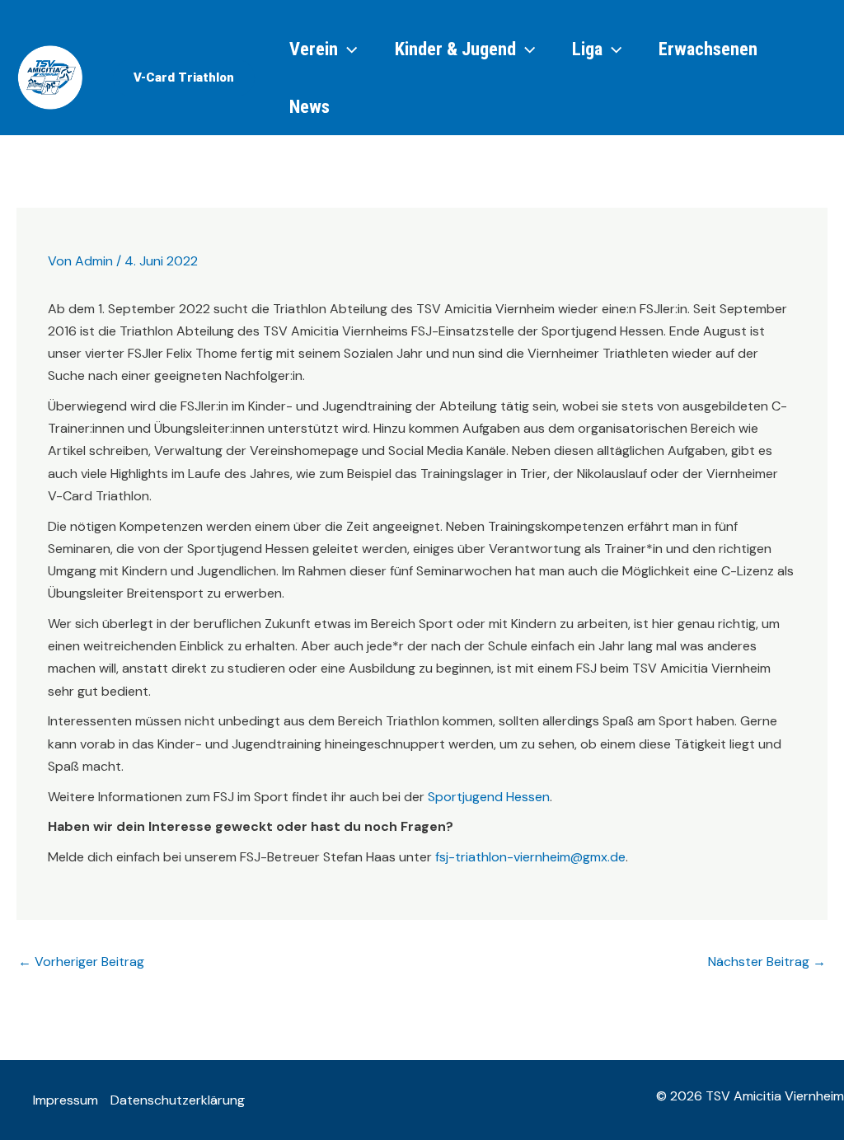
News (309, 106)
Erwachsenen (708, 48)
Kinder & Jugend (455, 48)
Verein (313, 48)
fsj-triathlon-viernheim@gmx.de (530, 857)
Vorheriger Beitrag (81, 961)
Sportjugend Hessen (489, 796)
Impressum (65, 1100)
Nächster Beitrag (767, 961)
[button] (184, 77)
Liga (587, 48)
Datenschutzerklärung (177, 1100)
